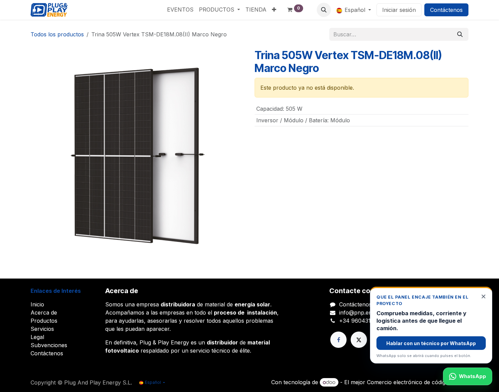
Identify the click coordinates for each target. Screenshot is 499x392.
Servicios (42, 328)
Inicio (37, 304)
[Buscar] (459, 34)
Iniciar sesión (399, 9)
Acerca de (44, 312)
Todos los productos (57, 34)
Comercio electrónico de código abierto (417, 382)
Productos (44, 320)
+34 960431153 (359, 320)
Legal (37, 337)
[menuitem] (180, 9)
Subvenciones (49, 345)
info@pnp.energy (361, 312)
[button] (324, 10)
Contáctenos (446, 9)
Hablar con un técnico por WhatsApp (431, 343)
